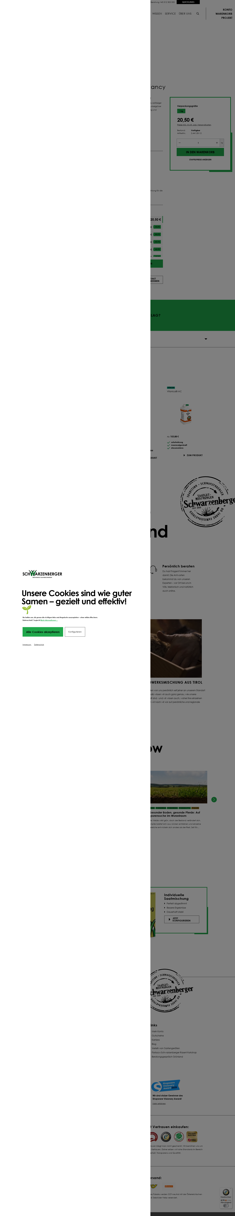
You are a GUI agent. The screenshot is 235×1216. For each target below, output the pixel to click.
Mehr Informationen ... (49, 620)
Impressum (27, 644)
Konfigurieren (75, 631)
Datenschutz (39, 644)
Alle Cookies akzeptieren (43, 632)
